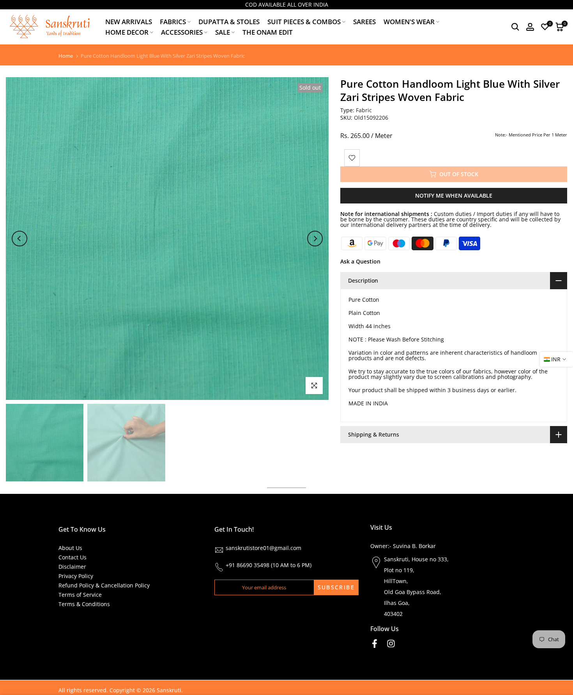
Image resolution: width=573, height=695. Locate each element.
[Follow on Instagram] (391, 644)
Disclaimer (72, 566)
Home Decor (127, 32)
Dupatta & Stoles (229, 21)
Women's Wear (409, 21)
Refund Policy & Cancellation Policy (104, 585)
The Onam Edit (267, 32)
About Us (70, 548)
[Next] (315, 238)
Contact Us (72, 557)
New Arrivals (128, 21)
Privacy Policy (75, 576)
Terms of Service (80, 594)
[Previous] (19, 238)
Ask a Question (360, 261)
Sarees (364, 21)
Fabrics (173, 21)
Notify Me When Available (453, 195)
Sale (222, 32)
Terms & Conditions (84, 604)
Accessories (182, 32)
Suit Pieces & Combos (304, 21)
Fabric (364, 110)
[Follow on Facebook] (374, 644)
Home (65, 55)
